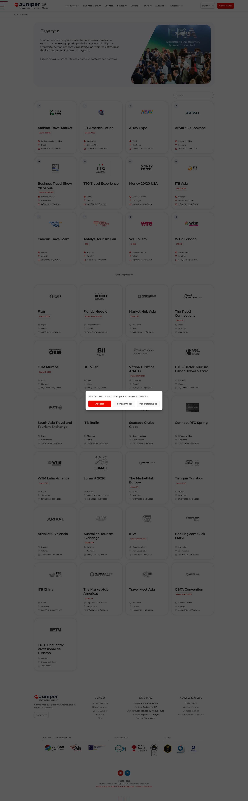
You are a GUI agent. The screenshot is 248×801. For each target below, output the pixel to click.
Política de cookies (144, 786)
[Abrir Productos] (78, 5)
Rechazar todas (124, 403)
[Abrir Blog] (151, 5)
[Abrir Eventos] (165, 5)
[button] (207, 6)
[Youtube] (120, 773)
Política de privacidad (105, 786)
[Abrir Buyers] (139, 5)
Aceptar (99, 403)
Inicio (16, 14)
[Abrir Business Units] (100, 5)
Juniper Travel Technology (110, 783)
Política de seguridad (125, 786)
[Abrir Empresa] (181, 5)
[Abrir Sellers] (126, 5)
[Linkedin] (127, 773)
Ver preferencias (148, 403)
